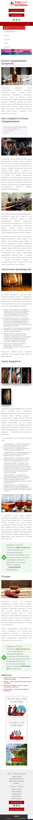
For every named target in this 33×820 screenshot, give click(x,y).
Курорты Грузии (16, 776)
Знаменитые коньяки (9, 601)
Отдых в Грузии (14, 818)
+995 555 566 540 (14, 567)
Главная (6, 24)
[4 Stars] (17, 816)
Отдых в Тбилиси (16, 796)
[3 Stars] (16, 816)
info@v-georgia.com (16, 10)
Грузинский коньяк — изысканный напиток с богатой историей (17, 678)
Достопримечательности (10, 31)
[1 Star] (14, 816)
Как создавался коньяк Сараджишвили (15, 127)
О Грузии (6, 27)
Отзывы (6, 133)
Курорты (6, 35)
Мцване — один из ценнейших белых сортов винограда (17, 682)
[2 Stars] (15, 816)
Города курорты (16, 794)
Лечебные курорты (16, 798)
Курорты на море (16, 789)
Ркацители (21, 314)
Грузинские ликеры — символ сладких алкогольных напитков (16, 686)
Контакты (6, 47)
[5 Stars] (18, 816)
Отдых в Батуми (16, 791)
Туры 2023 (7, 39)
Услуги (6, 43)
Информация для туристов (16, 781)
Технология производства (11, 129)
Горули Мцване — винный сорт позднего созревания (16, 690)
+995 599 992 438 (16, 15)
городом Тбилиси (14, 166)
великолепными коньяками (15, 264)
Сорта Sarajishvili (8, 131)
